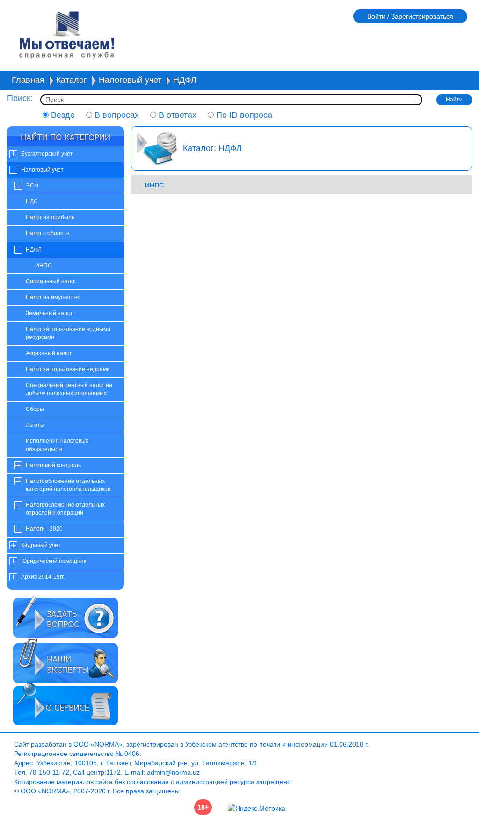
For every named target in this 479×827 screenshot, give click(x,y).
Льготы (35, 425)
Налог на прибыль (50, 217)
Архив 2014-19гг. (43, 577)
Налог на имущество (53, 297)
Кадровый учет (41, 545)
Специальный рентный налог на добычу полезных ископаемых (69, 389)
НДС (32, 201)
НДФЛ (184, 80)
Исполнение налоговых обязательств (57, 445)
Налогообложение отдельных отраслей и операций (65, 509)
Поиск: (20, 98)
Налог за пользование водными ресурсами (68, 333)
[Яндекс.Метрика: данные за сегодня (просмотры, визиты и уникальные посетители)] (256, 808)
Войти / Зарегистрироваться (410, 16)
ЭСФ (32, 185)
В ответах (176, 115)
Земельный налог (49, 313)
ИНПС (43, 265)
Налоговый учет (130, 80)
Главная (28, 80)
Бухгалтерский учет (47, 154)
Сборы (35, 409)
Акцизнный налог (49, 353)
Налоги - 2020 (44, 528)
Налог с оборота (48, 233)
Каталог (71, 80)
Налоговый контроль (53, 465)
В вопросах (115, 115)
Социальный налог (51, 281)
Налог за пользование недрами (68, 369)
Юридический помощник (53, 561)
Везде (62, 115)
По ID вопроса (243, 115)
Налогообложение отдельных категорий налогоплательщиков (68, 485)
